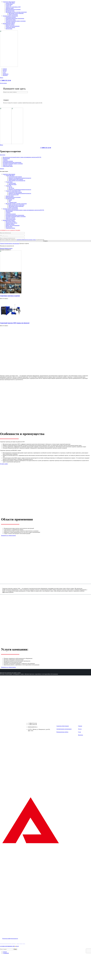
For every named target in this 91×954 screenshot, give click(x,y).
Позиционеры (9, 211)
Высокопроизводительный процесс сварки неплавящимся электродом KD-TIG (25, 210)
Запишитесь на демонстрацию (8, 535)
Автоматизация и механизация (10, 208)
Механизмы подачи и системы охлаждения (16, 12)
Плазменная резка (10, 10)
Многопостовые (12, 184)
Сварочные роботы (10, 27)
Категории (2, 154)
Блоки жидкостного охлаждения (16, 205)
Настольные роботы (10, 221)
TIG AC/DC (11, 188)
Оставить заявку (4, 463)
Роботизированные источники (13, 9)
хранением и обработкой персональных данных (26, 239)
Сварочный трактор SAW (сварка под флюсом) (14, 323)
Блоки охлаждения (13, 14)
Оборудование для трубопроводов (17, 180)
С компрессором (12, 202)
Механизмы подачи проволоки (16, 13)
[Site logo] (9, 66)
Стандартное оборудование (15, 176)
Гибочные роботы (10, 24)
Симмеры (8, 212)
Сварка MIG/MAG (10, 3)
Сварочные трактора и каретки (10, 295)
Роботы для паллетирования (12, 26)
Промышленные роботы (9, 220)
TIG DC (10, 187)
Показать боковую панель (6, 248)
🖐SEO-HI (17, 946)
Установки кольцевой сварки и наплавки (16, 21)
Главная (2, 243)
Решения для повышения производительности (20, 178)
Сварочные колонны (11, 17)
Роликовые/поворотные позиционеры (15, 18)
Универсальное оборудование (16, 179)
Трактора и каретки (10, 22)
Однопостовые (12, 183)
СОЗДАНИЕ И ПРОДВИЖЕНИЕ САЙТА (7, 946)
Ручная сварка (9, 4)
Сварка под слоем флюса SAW (13, 6)
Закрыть (2, 168)
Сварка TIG (8, 5)
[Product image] (10, 293)
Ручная (10, 199)
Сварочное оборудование (9, 174)
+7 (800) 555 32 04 (5, 80)
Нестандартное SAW (14, 194)
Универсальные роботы (11, 222)
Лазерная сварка (10, 8)
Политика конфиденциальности (10, 938)
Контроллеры (9, 28)
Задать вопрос (3, 83)
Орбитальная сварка (10, 19)
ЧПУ (10, 201)
